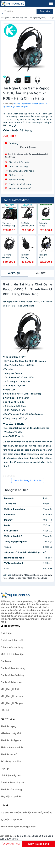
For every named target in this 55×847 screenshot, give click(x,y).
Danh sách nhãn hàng (13, 668)
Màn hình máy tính (11, 733)
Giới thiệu (14, 273)
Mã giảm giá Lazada (12, 696)
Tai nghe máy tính (37, 18)
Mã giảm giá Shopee (12, 703)
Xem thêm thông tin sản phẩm (27, 480)
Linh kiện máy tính (11, 775)
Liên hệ (5, 710)
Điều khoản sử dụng (12, 647)
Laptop (5, 768)
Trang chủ (5, 18)
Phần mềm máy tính (12, 747)
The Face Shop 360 (33, 836)
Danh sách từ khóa (11, 682)
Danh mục (6, 661)
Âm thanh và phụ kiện (13, 782)
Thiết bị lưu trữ (9, 754)
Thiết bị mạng (8, 726)
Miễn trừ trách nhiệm (12, 654)
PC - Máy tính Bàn (11, 761)
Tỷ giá (20, 836)
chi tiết (40, 273)
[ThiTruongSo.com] (17, 4)
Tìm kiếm (45, 11)
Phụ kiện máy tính (19, 18)
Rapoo (17, 103)
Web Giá (4, 838)
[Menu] (51, 3)
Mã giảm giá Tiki (10, 689)
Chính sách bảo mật (12, 640)
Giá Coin (13, 838)
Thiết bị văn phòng (11, 789)
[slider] (7, 79)
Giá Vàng (48, 836)
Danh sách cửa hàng (12, 675)
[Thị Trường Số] (15, 595)
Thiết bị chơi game (11, 740)
